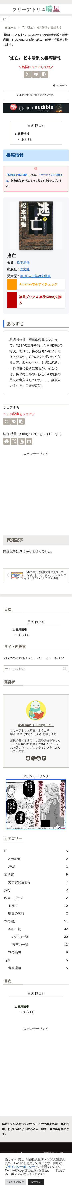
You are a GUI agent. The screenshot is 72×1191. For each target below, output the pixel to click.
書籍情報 (23, 133)
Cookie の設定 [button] (15, 1181)
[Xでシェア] (28, 74)
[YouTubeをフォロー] (21, 441)
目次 (30, 125)
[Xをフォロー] (14, 441)
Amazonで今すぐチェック (38, 284)
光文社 (25, 269)
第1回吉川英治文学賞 (35, 276)
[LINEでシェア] (36, 74)
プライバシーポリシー (20, 1166)
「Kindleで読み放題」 (18, 174)
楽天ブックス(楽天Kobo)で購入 (40, 299)
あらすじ (27, 139)
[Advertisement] (36, 493)
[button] (44, 74)
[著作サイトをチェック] (6, 441)
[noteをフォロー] (29, 441)
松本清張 (23, 262)
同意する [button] (36, 1181)
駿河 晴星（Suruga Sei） (36, 725)
